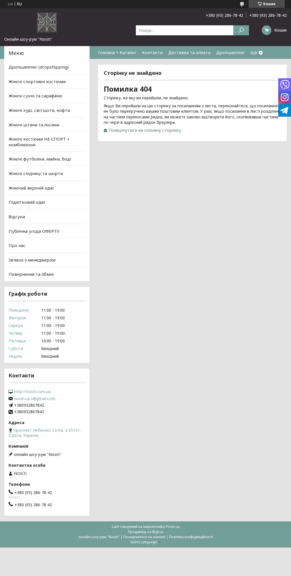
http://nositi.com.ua (32, 391)
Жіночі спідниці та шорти (36, 173)
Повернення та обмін (31, 274)
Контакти (152, 52)
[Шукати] (241, 30)
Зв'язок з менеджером (32, 260)
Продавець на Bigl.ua (145, 531)
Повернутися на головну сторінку (145, 130)
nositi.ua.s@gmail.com (34, 398)
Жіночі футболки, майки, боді (40, 159)
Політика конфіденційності (191, 536)
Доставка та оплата (189, 52)
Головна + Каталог (117, 52)
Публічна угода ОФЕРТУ (34, 231)
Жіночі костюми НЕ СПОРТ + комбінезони (39, 141)
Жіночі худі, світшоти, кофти (39, 110)
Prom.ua (173, 526)
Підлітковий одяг (27, 202)
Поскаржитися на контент (144, 536)
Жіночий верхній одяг (31, 188)
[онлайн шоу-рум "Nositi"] (47, 22)
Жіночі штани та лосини (34, 124)
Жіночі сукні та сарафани (35, 95)
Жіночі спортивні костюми (37, 81)
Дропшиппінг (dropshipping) (39, 67)
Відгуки (17, 216)
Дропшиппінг (230, 52)
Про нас (17, 245)
